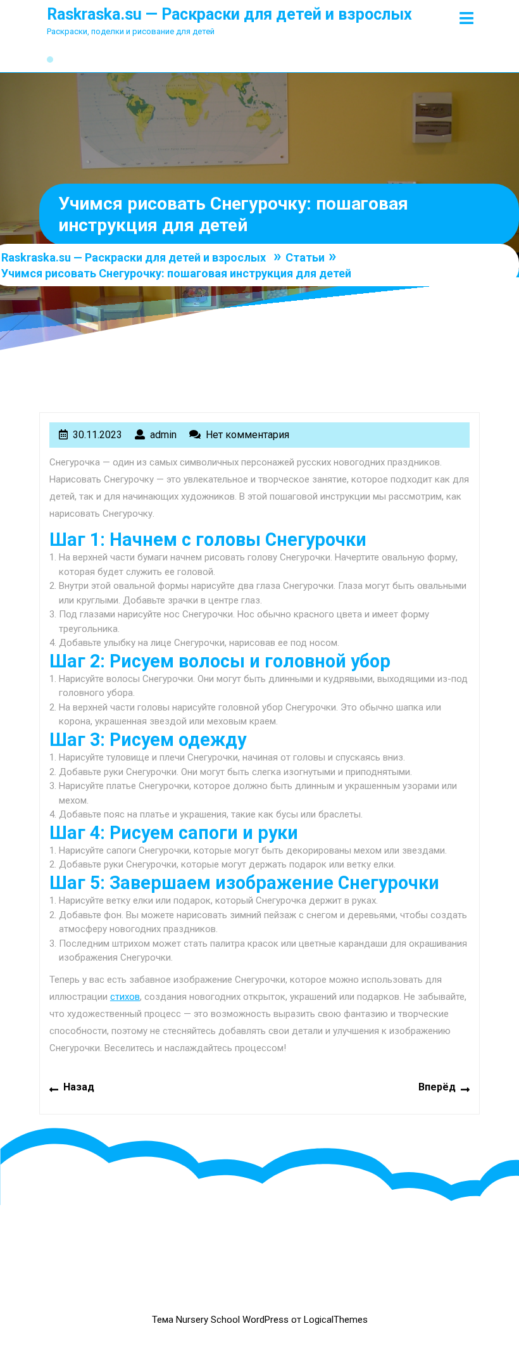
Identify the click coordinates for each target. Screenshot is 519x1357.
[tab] (466, 18)
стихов (125, 996)
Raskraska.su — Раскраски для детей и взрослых (229, 14)
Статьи (305, 257)
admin (163, 435)
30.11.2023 (97, 435)
